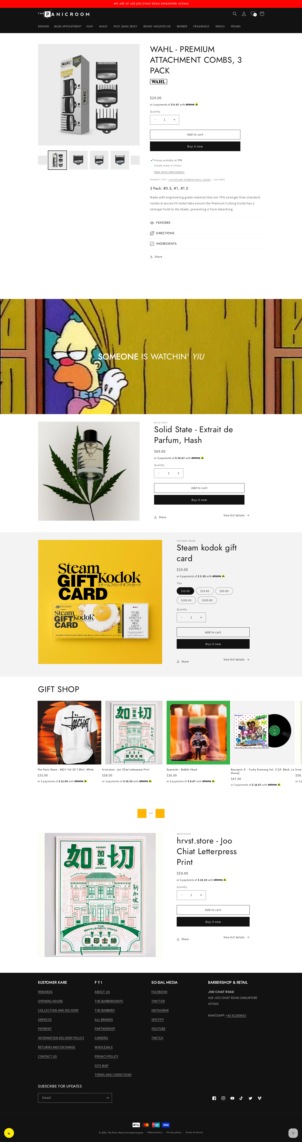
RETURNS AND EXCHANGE (56, 1047)
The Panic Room (116, 1132)
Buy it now (195, 146)
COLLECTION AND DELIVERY (58, 1010)
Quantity (155, 111)
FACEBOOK (159, 992)
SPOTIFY (157, 1019)
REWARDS (45, 992)
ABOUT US (102, 992)
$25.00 (204, 591)
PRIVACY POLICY (106, 1056)
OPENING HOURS (50, 1001)
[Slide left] (42, 160)
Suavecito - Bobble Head (182, 769)
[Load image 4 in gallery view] (120, 160)
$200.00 (207, 600)
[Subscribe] (107, 1098)
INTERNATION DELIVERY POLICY (61, 1038)
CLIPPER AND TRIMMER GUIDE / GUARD (190, 179)
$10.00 (185, 591)
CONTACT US (47, 1056)
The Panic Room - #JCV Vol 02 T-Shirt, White (66, 769)
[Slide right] (135, 160)
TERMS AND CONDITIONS (113, 1075)
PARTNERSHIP (105, 1028)
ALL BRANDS (104, 1019)
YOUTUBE (158, 1028)
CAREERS (101, 1038)
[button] (90, 26)
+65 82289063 (236, 1015)
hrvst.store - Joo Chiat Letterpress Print (125, 769)
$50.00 (224, 591)
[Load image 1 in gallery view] (57, 160)
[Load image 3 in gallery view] (99, 160)
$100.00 (186, 600)
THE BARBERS (105, 1010)
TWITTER (158, 1001)
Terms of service (194, 1132)
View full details (234, 515)
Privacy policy (174, 1132)
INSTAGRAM (160, 1010)
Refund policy (155, 1132)
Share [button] (158, 256)
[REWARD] (9, 1133)
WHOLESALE (104, 1047)
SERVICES (45, 1019)
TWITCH (157, 1038)
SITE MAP (101, 1065)
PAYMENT (45, 1028)
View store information (169, 172)
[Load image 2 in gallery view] (78, 160)
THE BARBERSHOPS (109, 1001)
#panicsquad (136, 1132)
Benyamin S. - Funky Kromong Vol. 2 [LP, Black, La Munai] (262, 771)
